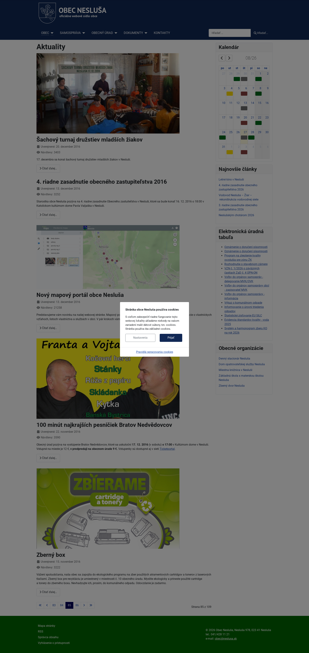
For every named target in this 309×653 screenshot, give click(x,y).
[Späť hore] (302, 646)
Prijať (171, 337)
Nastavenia (140, 337)
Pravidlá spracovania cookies (154, 352)
